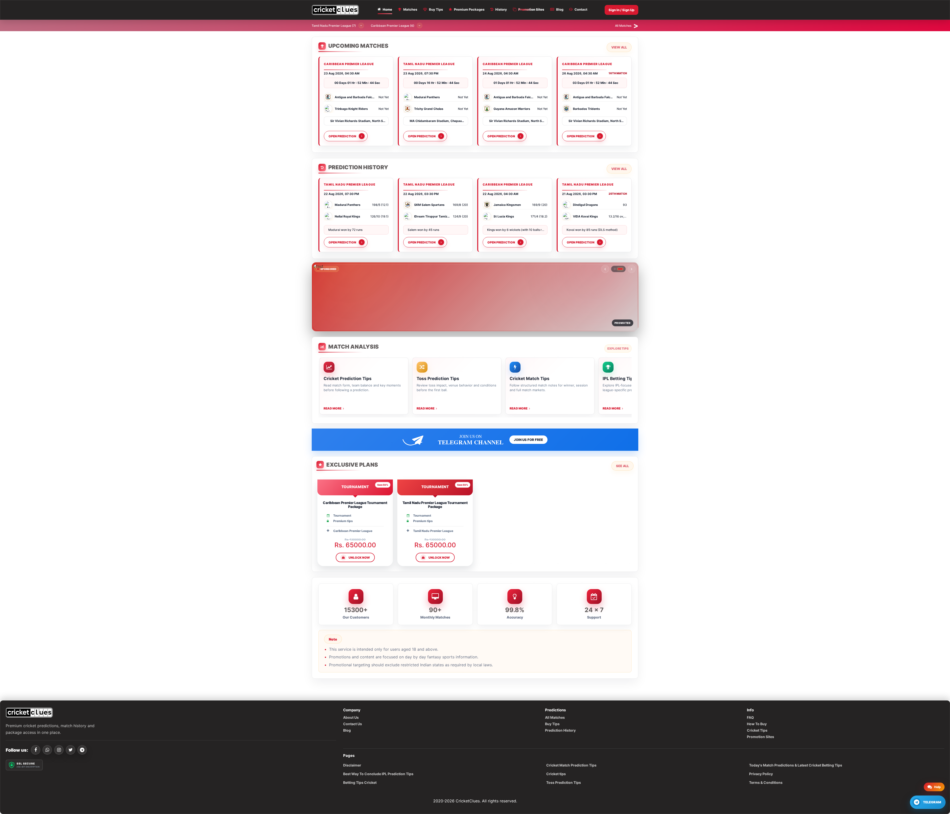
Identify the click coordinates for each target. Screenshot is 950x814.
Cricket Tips (757, 730)
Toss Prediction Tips (563, 782)
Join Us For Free (528, 440)
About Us (351, 717)
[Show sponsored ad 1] (616, 269)
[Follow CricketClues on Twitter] (70, 750)
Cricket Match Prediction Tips (571, 765)
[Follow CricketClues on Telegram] (82, 750)
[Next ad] (632, 269)
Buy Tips (552, 724)
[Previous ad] (605, 269)
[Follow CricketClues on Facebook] (35, 750)
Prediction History (560, 730)
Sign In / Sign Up (621, 10)
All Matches (555, 717)
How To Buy (757, 724)
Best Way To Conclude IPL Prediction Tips (378, 774)
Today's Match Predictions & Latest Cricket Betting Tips (795, 765)
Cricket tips (556, 774)
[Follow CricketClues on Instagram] (59, 750)
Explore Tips (618, 348)
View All (619, 47)
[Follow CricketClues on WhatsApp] (47, 750)
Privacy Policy (761, 774)
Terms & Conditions (766, 782)
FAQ (750, 717)
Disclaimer (352, 765)
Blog (347, 730)
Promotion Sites (760, 737)
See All (622, 466)
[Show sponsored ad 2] (622, 269)
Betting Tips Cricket (360, 782)
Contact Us (352, 724)
